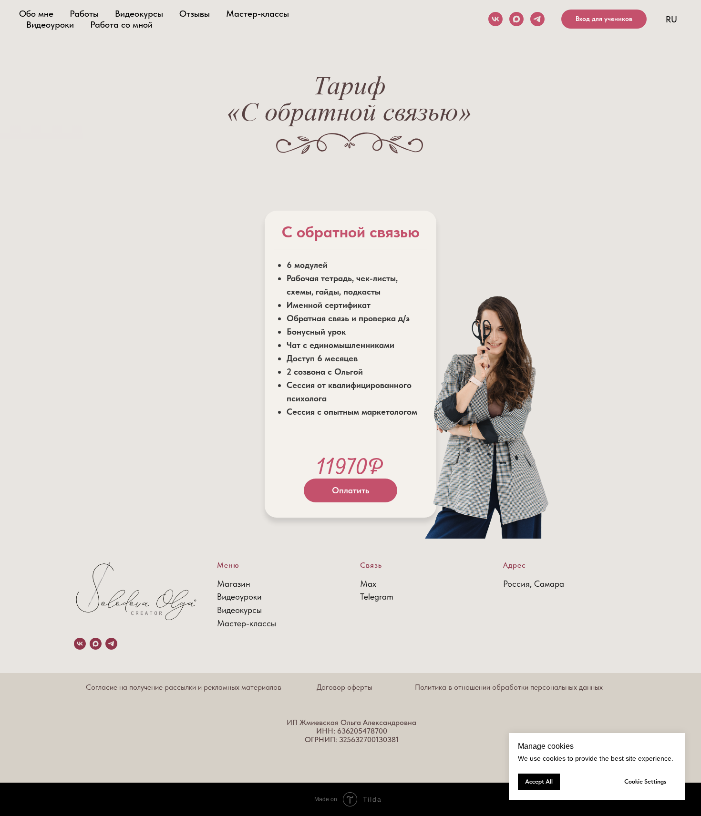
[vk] (495, 19)
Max (368, 584)
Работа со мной (121, 24)
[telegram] (537, 19)
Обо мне (36, 13)
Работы (84, 13)
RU (671, 19)
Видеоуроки (50, 24)
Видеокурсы (139, 13)
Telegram (376, 597)
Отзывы (194, 13)
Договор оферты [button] (344, 687)
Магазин (233, 584)
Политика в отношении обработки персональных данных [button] (509, 687)
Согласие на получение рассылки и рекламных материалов (183, 687)
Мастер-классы (257, 13)
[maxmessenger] (516, 19)
